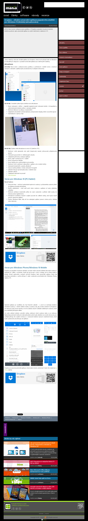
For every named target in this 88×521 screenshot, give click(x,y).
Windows (7, 418)
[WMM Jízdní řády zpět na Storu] (16, 480)
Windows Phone (46, 418)
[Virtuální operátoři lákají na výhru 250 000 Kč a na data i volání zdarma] (16, 492)
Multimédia (62, 77)
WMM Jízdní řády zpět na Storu (40, 478)
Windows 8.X (36, 418)
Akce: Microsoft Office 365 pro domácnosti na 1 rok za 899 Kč (40, 471)
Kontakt (41, 514)
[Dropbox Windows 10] (31, 219)
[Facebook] (24, 7)
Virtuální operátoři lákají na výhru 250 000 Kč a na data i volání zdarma (42, 488)
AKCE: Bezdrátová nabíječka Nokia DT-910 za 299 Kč (42, 462)
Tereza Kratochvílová (9, 26)
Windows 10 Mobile (26, 418)
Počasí (61, 91)
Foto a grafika (63, 48)
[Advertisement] (64, 4)
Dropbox (21, 253)
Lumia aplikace (63, 67)
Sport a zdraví (63, 96)
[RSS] (31, 7)
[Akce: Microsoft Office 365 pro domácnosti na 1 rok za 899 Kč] (16, 472)
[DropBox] (31, 86)
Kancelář (61, 62)
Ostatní (61, 86)
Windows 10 (15, 418)
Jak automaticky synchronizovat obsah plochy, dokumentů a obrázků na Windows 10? (42, 445)
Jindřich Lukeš (33, 457)
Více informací (12, 175)
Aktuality (62, 43)
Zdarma (20, 420)
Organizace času (64, 81)
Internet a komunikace (65, 57)
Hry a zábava (63, 52)
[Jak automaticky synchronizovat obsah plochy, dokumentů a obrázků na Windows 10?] (16, 448)
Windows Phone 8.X (10, 420)
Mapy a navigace (64, 72)
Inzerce (47, 514)
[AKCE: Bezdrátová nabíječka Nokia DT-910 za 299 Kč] (16, 463)
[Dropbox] (31, 131)
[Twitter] (27, 7)
